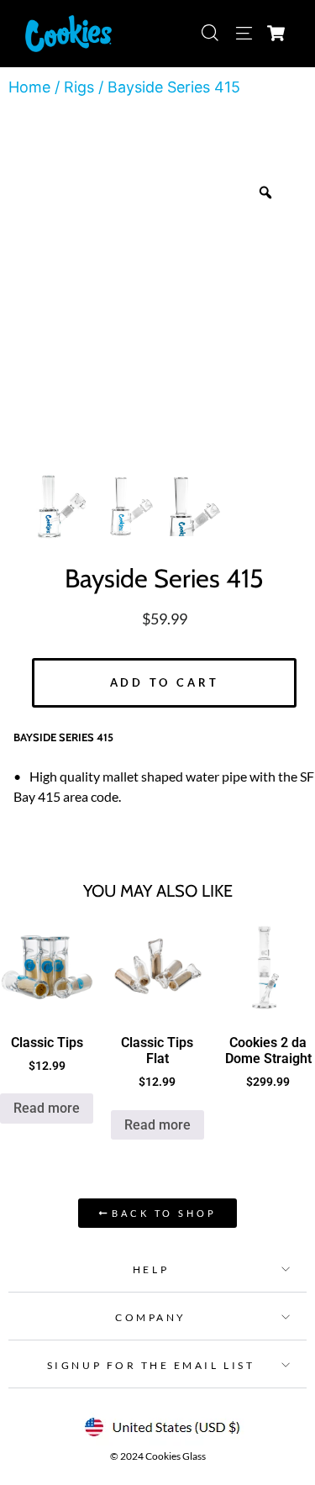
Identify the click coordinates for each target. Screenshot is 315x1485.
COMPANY (150, 1317)
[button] (157, 1269)
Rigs (79, 87)
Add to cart (164, 682)
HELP (151, 1269)
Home (29, 87)
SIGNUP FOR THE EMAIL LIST (151, 1365)
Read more (46, 1108)
